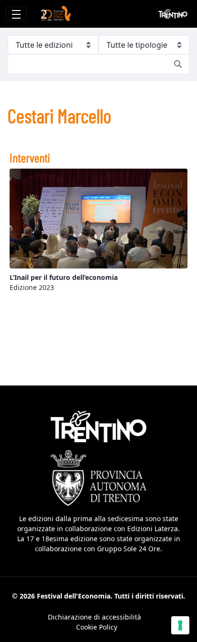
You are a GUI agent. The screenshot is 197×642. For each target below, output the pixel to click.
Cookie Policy (96, 626)
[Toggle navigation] (16, 14)
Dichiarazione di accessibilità (94, 616)
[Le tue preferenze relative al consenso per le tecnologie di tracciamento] (180, 625)
